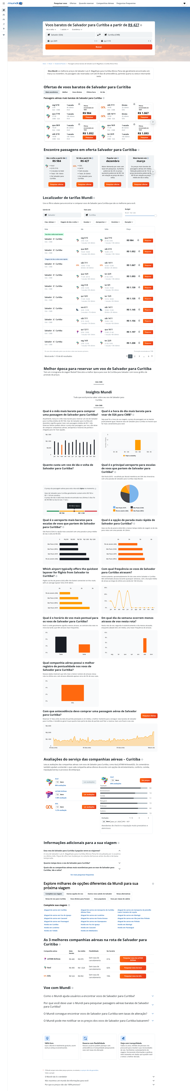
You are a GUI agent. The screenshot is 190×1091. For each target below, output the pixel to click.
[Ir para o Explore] (4, 28)
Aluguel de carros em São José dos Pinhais (134, 918)
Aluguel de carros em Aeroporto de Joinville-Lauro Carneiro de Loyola (134, 911)
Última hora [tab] (91, 92)
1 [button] (130, 356)
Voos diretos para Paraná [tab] (80, 899)
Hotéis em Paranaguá (126, 928)
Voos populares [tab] (100, 899)
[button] (3, 3)
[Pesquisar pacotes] (4, 24)
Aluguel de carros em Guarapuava (93, 921)
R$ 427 (133, 24)
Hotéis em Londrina (51, 928)
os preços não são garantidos (89, 1070)
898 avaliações (60, 785)
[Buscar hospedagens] (4, 15)
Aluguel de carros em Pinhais (129, 921)
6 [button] (148, 356)
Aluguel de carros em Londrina (92, 915)
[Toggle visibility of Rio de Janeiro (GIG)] (120, 510)
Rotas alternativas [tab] (123, 894)
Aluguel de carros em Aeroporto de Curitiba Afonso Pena (97, 911)
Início (44, 64)
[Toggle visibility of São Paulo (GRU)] (137, 510)
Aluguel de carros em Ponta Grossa (94, 918)
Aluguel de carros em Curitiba (55, 910)
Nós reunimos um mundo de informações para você (66, 1080)
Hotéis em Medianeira (89, 931)
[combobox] (51, 29)
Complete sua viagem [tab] (54, 894)
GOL (56, 804)
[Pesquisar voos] (4, 10)
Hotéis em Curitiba (51, 924)
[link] (56, 184)
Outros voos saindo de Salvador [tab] (100, 894)
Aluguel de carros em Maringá (129, 915)
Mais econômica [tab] (52, 92)
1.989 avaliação (61, 798)
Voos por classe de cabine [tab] (120, 899)
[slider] (155, 215)
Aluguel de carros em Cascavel (55, 918)
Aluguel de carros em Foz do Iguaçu (57, 915)
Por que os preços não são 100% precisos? (62, 1084)
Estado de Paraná (60, 64)
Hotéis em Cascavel (88, 928)
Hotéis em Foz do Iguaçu (90, 924)
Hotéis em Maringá (125, 924)
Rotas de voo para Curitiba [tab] (56, 899)
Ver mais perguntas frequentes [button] (82, 875)
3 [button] (139, 356)
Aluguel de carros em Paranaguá (56, 921)
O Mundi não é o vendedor (56, 1076)
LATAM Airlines (61, 791)
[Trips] (4, 35)
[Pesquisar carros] (4, 19)
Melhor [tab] (65, 92)
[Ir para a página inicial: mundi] (15, 3)
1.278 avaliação (61, 810)
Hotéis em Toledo (51, 931)
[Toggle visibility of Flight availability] (129, 456)
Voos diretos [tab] (77, 92)
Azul (56, 779)
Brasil (50, 64)
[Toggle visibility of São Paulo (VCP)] (119, 507)
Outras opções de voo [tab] (75, 894)
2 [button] (134, 356)
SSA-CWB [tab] (98, 382)
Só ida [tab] (102, 92)
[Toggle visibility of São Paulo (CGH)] (137, 507)
